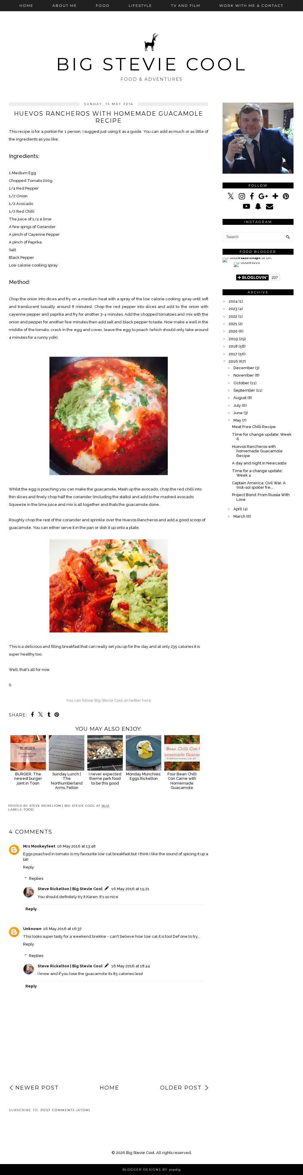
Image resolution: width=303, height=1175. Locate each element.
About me (64, 5)
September (244, 390)
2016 (233, 361)
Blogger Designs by (152, 1169)
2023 (233, 308)
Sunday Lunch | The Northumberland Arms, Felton (67, 781)
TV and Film (185, 5)
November (243, 375)
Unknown (32, 929)
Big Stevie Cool (151, 64)
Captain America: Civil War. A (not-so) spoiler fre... (259, 485)
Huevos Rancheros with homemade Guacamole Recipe (257, 451)
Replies (36, 878)
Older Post (181, 1087)
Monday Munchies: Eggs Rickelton (143, 776)
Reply (28, 867)
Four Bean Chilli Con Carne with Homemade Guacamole (182, 781)
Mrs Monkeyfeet (39, 846)
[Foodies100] (247, 262)
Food (103, 5)
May (237, 420)
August (239, 398)
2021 (233, 324)
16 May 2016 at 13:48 (76, 846)
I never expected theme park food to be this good (105, 778)
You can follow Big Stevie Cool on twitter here (108, 700)
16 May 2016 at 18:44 (130, 966)
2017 (233, 354)
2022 (233, 316)
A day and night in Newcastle (259, 463)
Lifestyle (140, 5)
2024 (233, 301)
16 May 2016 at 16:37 (62, 929)
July (237, 405)
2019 (233, 339)
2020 (233, 331)
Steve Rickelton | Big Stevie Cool (70, 889)
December (243, 368)
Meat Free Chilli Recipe (254, 427)
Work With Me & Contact (251, 5)
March (239, 516)
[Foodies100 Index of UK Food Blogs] (247, 257)
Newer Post (37, 1087)
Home (26, 5)
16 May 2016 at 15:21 (130, 889)
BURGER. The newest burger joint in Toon (28, 778)
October (241, 383)
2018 (233, 346)
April (237, 509)
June (238, 413)
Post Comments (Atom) (66, 1110)
